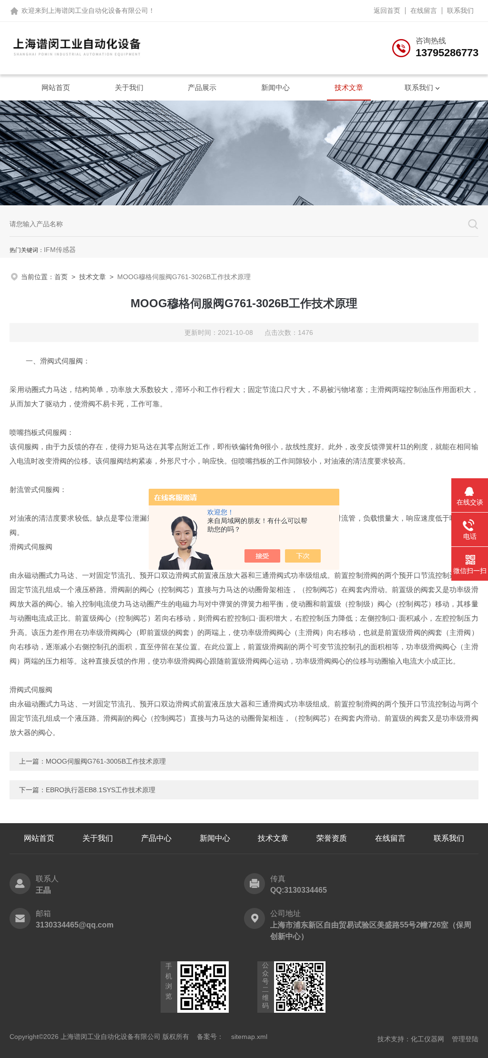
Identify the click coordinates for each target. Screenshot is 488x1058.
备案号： (210, 1036)
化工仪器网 (427, 1039)
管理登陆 (465, 1039)
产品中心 (156, 838)
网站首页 (55, 87)
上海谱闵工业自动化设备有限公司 (98, 10)
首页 (61, 277)
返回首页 (387, 10)
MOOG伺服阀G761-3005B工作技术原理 (106, 761)
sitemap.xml (249, 1036)
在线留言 (423, 10)
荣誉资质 (331, 838)
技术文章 (349, 87)
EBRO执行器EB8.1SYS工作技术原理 (100, 790)
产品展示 (202, 87)
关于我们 (129, 87)
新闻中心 (275, 87)
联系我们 (460, 10)
